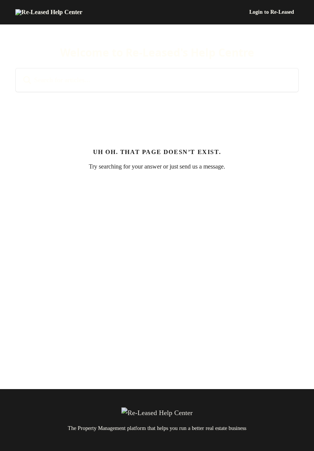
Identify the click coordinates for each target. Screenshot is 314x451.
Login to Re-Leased (271, 12)
